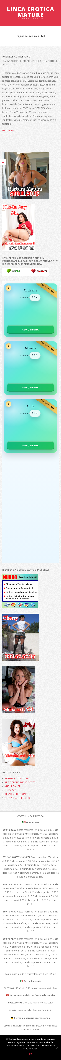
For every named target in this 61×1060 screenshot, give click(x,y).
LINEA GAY (10, 790)
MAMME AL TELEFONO (17, 778)
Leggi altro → (9, 130)
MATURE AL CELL (14, 786)
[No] (57, 1047)
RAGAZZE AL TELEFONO (16, 56)
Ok (30, 1054)
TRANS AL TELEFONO (16, 793)
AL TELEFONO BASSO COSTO (20, 782)
